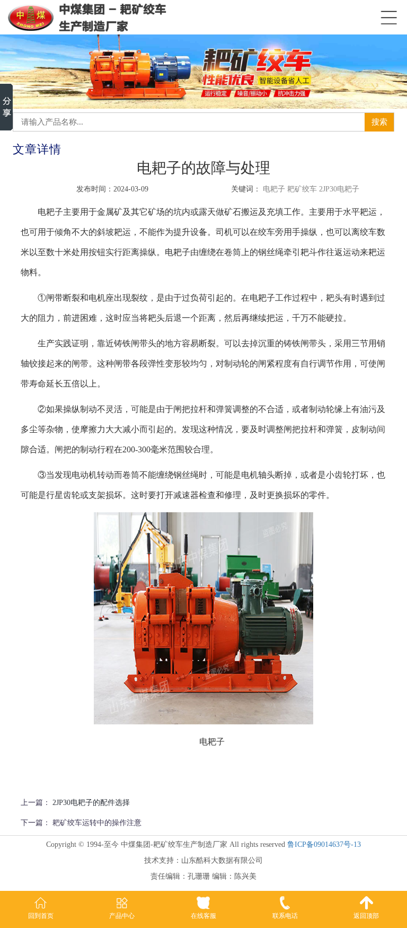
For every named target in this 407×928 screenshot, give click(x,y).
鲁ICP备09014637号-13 (324, 844)
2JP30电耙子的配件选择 (91, 803)
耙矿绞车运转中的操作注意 (96, 823)
